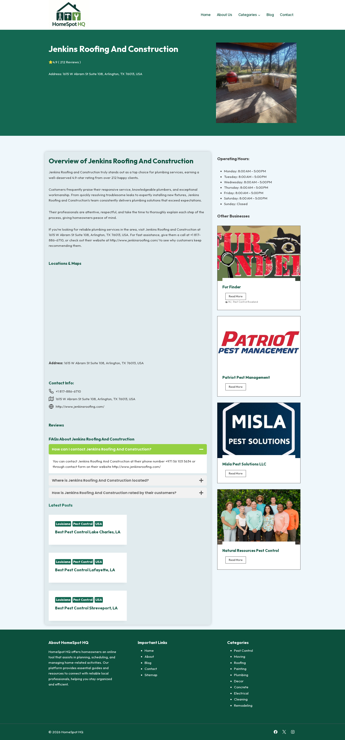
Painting (240, 669)
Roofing (240, 663)
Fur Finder (231, 287)
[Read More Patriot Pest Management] (258, 343)
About (149, 656)
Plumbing (241, 675)
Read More (237, 297)
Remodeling (243, 705)
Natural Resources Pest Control (250, 550)
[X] (284, 732)
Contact (286, 15)
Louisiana (63, 524)
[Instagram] (292, 732)
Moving (239, 656)
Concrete (241, 687)
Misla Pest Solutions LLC (244, 464)
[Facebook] (275, 732)
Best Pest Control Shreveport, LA (86, 607)
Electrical (241, 693)
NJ (229, 301)
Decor (239, 681)
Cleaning (241, 699)
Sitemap (151, 675)
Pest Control (83, 524)
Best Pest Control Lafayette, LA (85, 569)
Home (206, 15)
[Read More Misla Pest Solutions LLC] (258, 430)
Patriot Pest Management (246, 377)
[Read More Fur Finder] (258, 253)
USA (98, 524)
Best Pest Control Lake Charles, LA (87, 531)
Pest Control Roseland (245, 301)
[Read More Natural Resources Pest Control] (258, 517)
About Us (224, 15)
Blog (270, 15)
